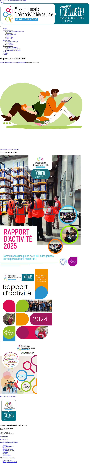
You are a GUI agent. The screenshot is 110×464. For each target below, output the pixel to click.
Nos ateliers (9, 43)
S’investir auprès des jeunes (13, 49)
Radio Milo (9, 38)
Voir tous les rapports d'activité (8, 396)
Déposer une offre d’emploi (13, 50)
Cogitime (13, 457)
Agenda (2, 2)
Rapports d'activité (21, 62)
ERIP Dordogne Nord (8, 450)
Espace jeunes (6, 40)
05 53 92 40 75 (4, 0)
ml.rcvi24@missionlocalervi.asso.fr (17, 0)
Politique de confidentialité (10, 462)
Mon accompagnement (12, 41)
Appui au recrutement (11, 47)
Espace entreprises (8, 46)
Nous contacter (4, 436)
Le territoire (9, 33)
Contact (5, 54)
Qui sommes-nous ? (8, 446)
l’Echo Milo (9, 37)
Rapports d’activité (11, 34)
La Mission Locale (8, 30)
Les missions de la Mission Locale (15, 31)
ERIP (4, 51)
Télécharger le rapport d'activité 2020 (9, 149)
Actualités (5, 53)
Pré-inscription (10, 44)
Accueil (5, 28)
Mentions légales (7, 460)
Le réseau (8, 35)
